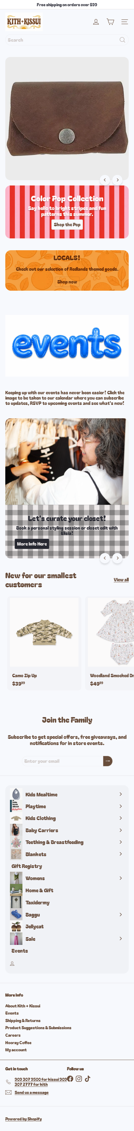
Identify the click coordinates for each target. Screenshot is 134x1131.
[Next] (117, 180)
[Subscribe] (107, 761)
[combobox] (67, 39)
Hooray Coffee (18, 1042)
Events (12, 1013)
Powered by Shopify (23, 1119)
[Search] (122, 39)
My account (16, 1050)
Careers (13, 1035)
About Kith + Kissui (22, 1006)
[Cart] (110, 22)
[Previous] (105, 180)
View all (121, 579)
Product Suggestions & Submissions (38, 1027)
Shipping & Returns (23, 1020)
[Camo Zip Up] (44, 643)
